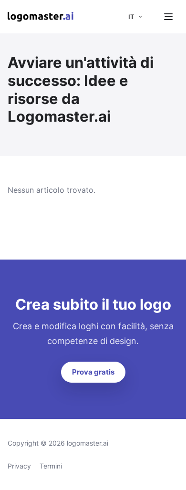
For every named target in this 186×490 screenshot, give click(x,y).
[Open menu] (168, 17)
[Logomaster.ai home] (40, 16)
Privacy (19, 466)
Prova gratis (93, 371)
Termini (51, 466)
